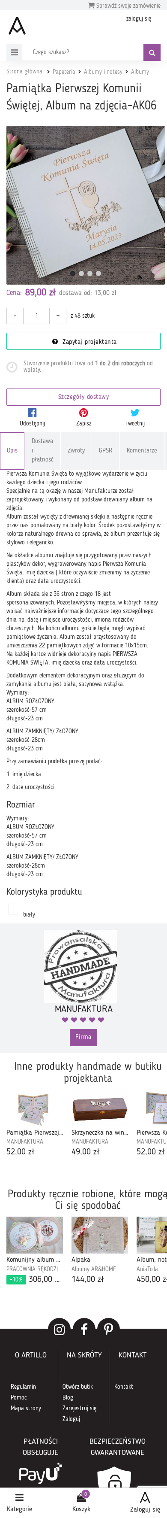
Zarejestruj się (79, 1409)
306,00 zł (36, 1279)
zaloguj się (138, 19)
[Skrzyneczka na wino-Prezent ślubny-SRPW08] (100, 1107)
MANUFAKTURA (24, 1142)
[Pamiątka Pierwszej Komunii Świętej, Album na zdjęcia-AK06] (85, 205)
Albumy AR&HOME (94, 1269)
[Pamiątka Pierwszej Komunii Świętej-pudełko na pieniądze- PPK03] (34, 1107)
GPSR (106, 451)
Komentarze (142, 451)
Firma (83, 1037)
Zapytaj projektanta (88, 342)
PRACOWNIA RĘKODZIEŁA (34, 1269)
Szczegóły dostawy (83, 397)
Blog (68, 1398)
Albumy (140, 72)
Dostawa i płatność (43, 450)
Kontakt (123, 1387)
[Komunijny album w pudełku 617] (34, 1235)
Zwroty (76, 451)
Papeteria (64, 72)
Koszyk (81, 1509)
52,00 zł (20, 1152)
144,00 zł (88, 1279)
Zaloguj (71, 1419)
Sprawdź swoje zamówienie (128, 6)
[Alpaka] (100, 1235)
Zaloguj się (145, 1509)
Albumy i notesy (103, 72)
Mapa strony (26, 1409)
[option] (34, 1123)
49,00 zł (86, 1152)
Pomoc (19, 1398)
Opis (12, 451)
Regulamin (23, 1387)
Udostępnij (32, 424)
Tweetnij (135, 424)
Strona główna (24, 72)
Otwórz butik (78, 1387)
